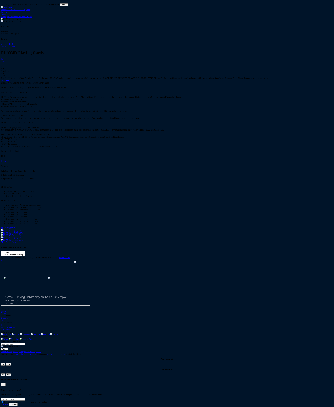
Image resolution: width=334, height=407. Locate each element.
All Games (21, 17)
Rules (3, 161)
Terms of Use (64, 257)
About (22, 9)
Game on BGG (7, 44)
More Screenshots (8, 242)
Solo (3, 61)
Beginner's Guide (8, 327)
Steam (3, 320)
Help (28, 9)
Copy (3, 260)
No (3, 364)
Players (29, 17)
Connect (64, 5)
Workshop (15, 9)
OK (3, 384)
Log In (4, 12)
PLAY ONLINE (8, 228)
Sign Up (4, 14)
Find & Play (12, 17)
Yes (8, 364)
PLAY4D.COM (9, 46)
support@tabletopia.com (26, 354)
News (3, 313)
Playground (6, 9)
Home (3, 17)
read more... (6, 80)
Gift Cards (5, 330)
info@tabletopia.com (56, 354)
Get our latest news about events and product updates (26, 402)
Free (3, 59)
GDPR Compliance (33, 351)
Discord (4, 318)
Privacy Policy (19, 351)
